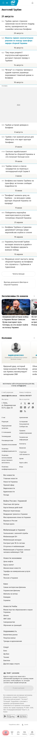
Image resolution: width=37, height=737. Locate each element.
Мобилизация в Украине (14, 530)
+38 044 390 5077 (25, 396)
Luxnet (26, 724)
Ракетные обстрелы (11, 504)
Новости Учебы (10, 606)
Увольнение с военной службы (15, 533)
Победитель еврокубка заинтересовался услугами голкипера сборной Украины (18, 215)
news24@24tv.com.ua (9, 396)
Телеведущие (6, 436)
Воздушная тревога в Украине (15, 514)
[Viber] (25, 407)
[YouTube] (29, 403)
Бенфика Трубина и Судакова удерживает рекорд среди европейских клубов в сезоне (18, 230)
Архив (21, 458)
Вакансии (22, 448)
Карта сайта (23, 463)
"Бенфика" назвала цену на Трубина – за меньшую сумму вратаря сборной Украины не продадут (18, 199)
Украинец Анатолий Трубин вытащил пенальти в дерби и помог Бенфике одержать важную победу (18, 246)
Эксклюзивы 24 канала (15, 296)
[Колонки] (34, 338)
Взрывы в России (10, 521)
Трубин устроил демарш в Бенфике (16, 126)
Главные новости (10, 478)
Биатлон (6, 660)
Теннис (6, 657)
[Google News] (21, 411)
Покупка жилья (9, 638)
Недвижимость (10, 631)
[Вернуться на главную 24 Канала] (3, 3)
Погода (6, 495)
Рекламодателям (7, 440)
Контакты (22, 444)
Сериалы (6, 600)
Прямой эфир (8, 485)
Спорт (6, 647)
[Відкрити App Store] (22, 716)
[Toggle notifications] (32, 3)
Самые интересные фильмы (14, 587)
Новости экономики (12, 558)
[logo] (13, 3)
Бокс (5, 651)
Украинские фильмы (11, 591)
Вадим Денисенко (16, 355)
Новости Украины (10, 482)
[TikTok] (29, 407)
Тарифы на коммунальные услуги (16, 571)
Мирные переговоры (11, 511)
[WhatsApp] (33, 407)
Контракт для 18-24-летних (14, 543)
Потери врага (8, 524)
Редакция (5, 422)
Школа (6, 615)
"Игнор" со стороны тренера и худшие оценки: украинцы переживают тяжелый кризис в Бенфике (19, 74)
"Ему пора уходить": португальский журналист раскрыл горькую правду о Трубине (17, 56)
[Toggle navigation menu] (7, 3)
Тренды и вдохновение (12, 641)
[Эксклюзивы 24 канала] (34, 296)
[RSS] (25, 411)
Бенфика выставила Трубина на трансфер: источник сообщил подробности (19, 183)
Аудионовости (9, 492)
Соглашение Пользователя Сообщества (24, 424)
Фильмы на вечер (10, 594)
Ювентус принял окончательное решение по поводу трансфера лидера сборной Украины (19, 40)
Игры (21, 467)
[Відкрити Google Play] (9, 716)
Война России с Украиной (15, 501)
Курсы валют (8, 565)
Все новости (8, 475)
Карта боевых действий (12, 508)
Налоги (6, 575)
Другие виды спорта (11, 664)
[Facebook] (21, 403)
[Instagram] (21, 407)
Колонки (7, 338)
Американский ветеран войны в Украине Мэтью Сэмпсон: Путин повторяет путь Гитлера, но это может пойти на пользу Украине (15, 322)
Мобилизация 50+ (10, 537)
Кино (5, 584)
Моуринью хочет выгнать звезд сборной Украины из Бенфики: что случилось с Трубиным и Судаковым (19, 263)
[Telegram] (33, 403)
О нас (3, 417)
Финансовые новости (12, 568)
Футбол (6, 654)
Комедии (6, 597)
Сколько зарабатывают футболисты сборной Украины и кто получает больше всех (20, 154)
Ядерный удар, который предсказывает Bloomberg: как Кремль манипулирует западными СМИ (15, 370)
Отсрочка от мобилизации (13, 546)
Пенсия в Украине (10, 578)
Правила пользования (9, 445)
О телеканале (6, 432)
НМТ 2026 (7, 619)
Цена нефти (8, 561)
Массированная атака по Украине (17, 517)
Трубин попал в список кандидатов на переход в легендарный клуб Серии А (18, 169)
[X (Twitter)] (25, 403)
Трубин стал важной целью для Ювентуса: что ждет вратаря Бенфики (19, 139)
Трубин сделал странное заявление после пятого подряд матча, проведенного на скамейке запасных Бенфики (19, 25)
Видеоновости (9, 488)
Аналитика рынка (10, 635)
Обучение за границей (12, 625)
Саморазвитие (9, 622)
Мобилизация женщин (12, 540)
